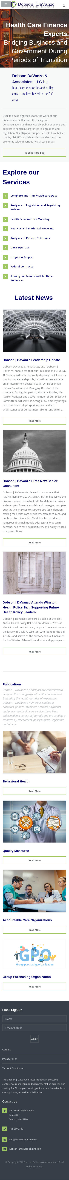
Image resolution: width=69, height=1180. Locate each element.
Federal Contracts (21, 266)
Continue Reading (34, 153)
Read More (35, 420)
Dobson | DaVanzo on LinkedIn (25, 1148)
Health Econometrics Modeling (30, 219)
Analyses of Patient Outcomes (30, 238)
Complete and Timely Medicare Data (33, 195)
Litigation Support (22, 257)
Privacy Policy (9, 1058)
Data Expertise (20, 247)
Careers (6, 1049)
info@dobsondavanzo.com (23, 1139)
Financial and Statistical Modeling (31, 228)
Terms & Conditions (12, 1068)
